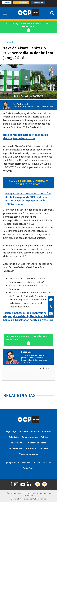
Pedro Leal (22, 104)
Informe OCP (17, 442)
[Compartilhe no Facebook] (51, 300)
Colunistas (14, 437)
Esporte (35, 431)
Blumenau (26, 462)
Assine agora (21, 2)
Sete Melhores (16, 448)
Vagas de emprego (28, 454)
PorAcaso (31, 448)
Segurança (11, 431)
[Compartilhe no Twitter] (51, 307)
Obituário (43, 448)
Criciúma (47, 462)
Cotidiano (23, 431)
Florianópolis (28, 468)
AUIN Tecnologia (39, 499)
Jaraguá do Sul (12, 462)
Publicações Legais (36, 442)
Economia (46, 431)
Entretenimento (30, 437)
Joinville (37, 462)
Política (44, 437)
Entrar (7, 2)
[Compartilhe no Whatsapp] (51, 313)
